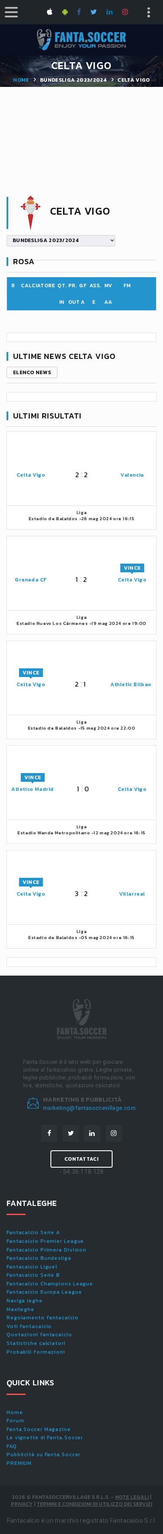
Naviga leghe (25, 1301)
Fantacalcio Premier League (45, 1241)
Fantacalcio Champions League (50, 1284)
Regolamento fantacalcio (43, 1317)
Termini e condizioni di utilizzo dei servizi (94, 1504)
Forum (15, 1420)
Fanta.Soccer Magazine (39, 1429)
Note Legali (132, 1497)
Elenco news (32, 372)
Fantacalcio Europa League (44, 1292)
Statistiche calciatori (36, 1343)
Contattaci (81, 1159)
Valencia (132, 475)
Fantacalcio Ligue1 (32, 1267)
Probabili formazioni (36, 1352)
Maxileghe (20, 1309)
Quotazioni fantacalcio (39, 1334)
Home (21, 80)
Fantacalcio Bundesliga (39, 1258)
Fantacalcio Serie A (33, 1232)
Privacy (22, 1504)
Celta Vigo (31, 475)
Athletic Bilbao (131, 684)
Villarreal (132, 894)
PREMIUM (19, 1463)
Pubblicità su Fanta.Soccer (43, 1454)
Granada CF (31, 580)
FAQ (12, 1446)
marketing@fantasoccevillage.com (89, 1108)
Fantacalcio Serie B (33, 1275)
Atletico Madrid (32, 789)
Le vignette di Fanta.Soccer (45, 1437)
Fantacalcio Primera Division (46, 1250)
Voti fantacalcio (29, 1326)
